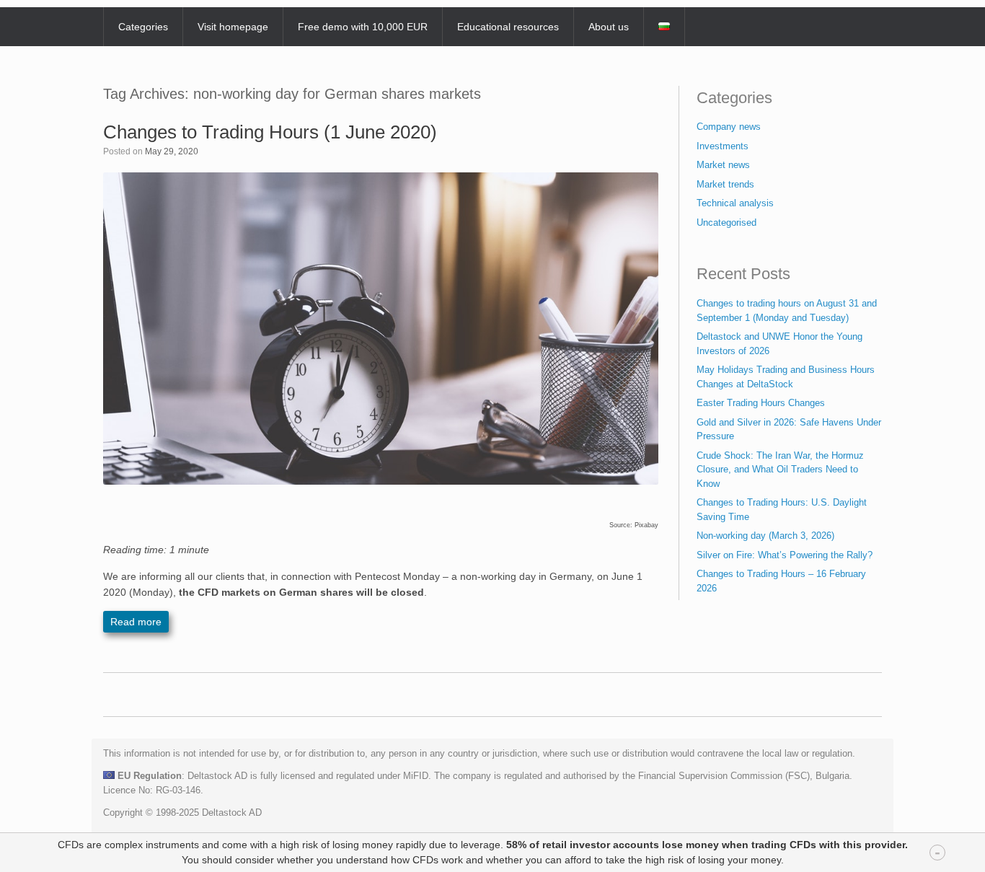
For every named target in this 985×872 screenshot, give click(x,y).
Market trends (725, 184)
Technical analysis (735, 203)
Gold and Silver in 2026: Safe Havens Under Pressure (789, 429)
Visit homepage (233, 26)
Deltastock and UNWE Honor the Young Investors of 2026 (779, 343)
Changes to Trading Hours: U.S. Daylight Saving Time (782, 509)
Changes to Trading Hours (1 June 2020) (270, 132)
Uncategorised (726, 222)
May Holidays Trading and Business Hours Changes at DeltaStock (786, 376)
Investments (722, 146)
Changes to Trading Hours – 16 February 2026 (781, 581)
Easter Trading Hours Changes (761, 402)
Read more (136, 621)
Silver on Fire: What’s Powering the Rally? (785, 555)
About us (608, 26)
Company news (729, 126)
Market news (723, 164)
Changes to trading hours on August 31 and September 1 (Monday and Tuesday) (787, 310)
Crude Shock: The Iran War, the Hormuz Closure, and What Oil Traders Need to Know (780, 469)
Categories (143, 26)
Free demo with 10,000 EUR (363, 26)
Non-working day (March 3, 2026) (765, 535)
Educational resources (508, 26)
